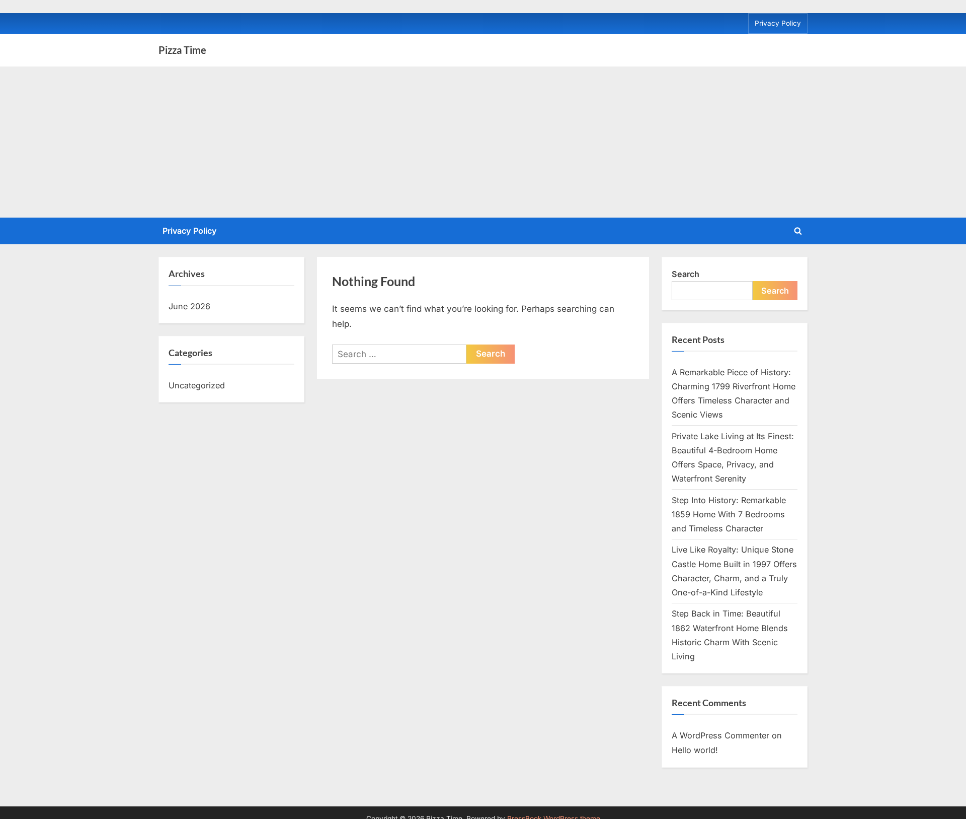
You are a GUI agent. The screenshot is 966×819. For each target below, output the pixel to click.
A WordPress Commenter (720, 735)
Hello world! (695, 750)
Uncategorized (197, 385)
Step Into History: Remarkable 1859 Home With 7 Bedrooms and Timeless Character (729, 514)
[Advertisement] (483, 142)
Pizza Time (182, 50)
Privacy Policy (778, 23)
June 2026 (189, 306)
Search (685, 274)
